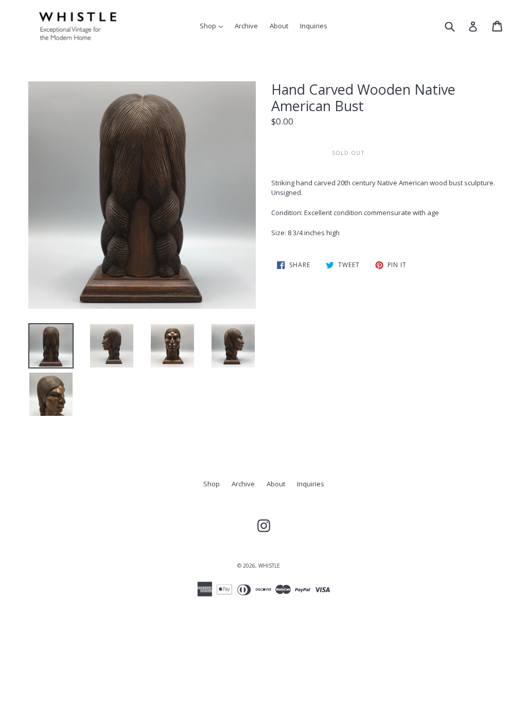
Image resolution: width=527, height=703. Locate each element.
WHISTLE (269, 565)
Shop (214, 25)
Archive (246, 25)
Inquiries (313, 25)
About (279, 25)
